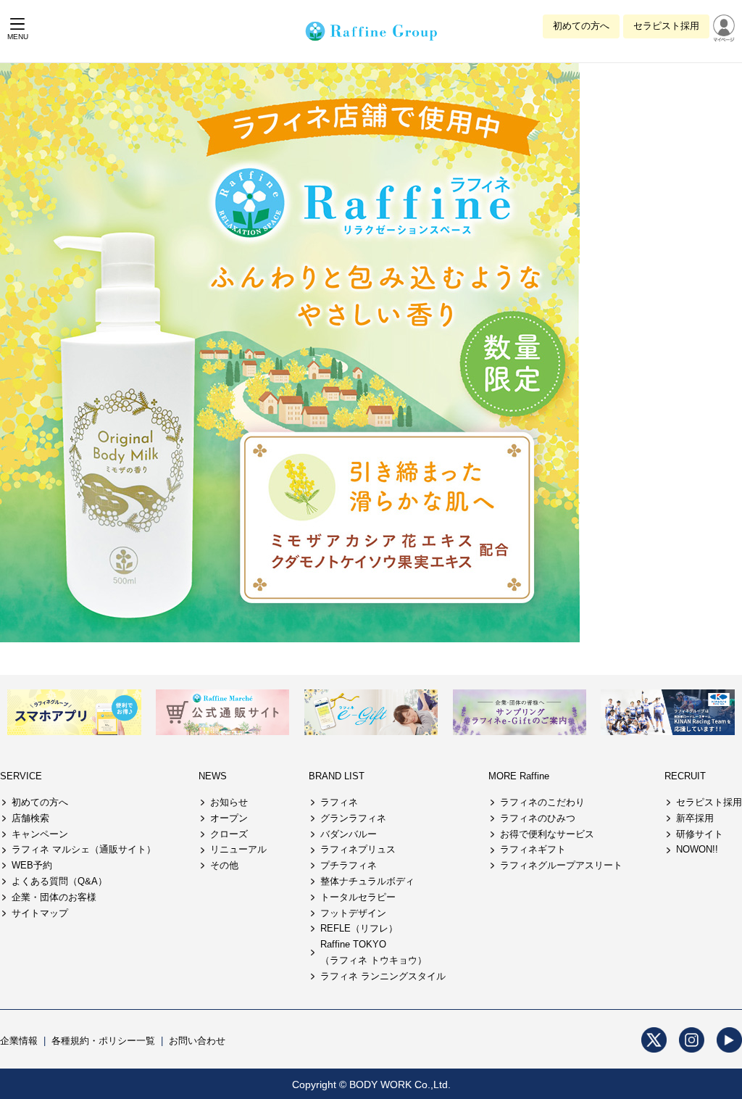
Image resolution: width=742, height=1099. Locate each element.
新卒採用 (695, 818)
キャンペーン (40, 834)
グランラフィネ (353, 818)
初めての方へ (581, 25)
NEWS (213, 776)
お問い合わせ (197, 1040)
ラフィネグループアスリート (561, 865)
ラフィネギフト (533, 849)
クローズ (229, 834)
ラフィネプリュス (358, 849)
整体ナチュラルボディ (367, 881)
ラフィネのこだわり (542, 802)
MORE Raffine (518, 776)
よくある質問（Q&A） (59, 881)
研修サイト (699, 834)
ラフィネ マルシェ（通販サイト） (84, 849)
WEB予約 (32, 865)
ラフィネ (339, 802)
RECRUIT (685, 776)
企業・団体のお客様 (54, 897)
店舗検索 (30, 818)
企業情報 (19, 1040)
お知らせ (229, 802)
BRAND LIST (336, 776)
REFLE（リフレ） (359, 928)
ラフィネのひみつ (537, 818)
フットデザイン (353, 913)
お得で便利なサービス (547, 834)
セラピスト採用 (666, 25)
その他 (224, 865)
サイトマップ (40, 913)
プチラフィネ (348, 865)
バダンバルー (348, 834)
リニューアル (238, 849)
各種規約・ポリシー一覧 (103, 1040)
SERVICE (21, 776)
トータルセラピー (358, 897)
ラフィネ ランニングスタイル (383, 976)
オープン (229, 818)
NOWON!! (697, 849)
